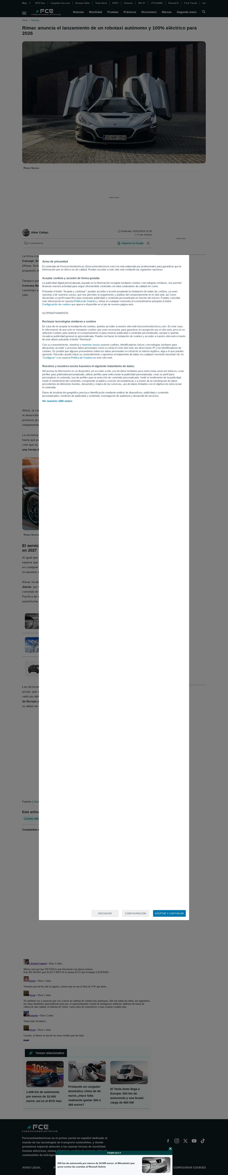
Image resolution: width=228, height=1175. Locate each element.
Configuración (135, 913)
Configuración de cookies (56, 304)
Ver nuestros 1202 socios (57, 401)
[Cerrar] (170, 1149)
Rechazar (105, 913)
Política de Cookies (85, 301)
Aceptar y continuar (169, 913)
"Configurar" (49, 357)
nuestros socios (91, 344)
